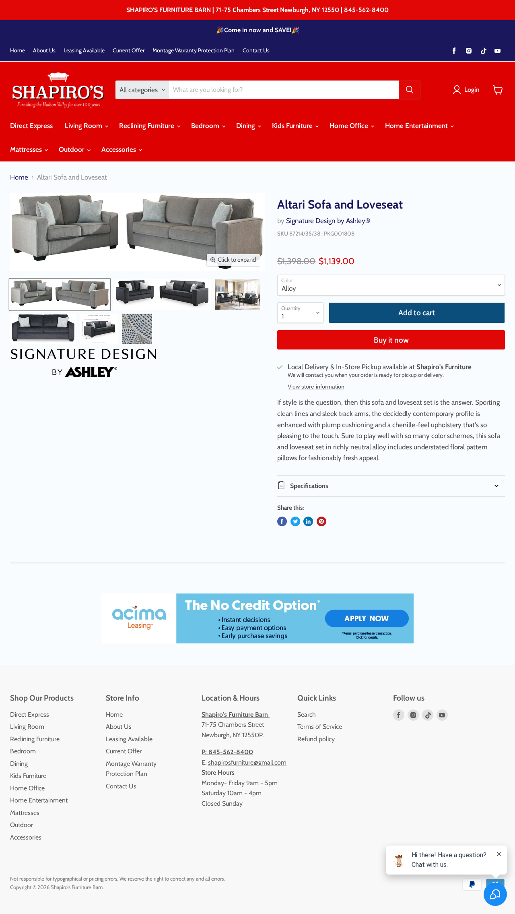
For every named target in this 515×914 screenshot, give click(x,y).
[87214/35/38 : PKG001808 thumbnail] (59, 294)
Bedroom (206, 126)
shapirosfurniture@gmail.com (247, 762)
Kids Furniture (293, 126)
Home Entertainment (417, 126)
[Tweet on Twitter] (295, 521)
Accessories (119, 149)
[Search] (409, 90)
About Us (44, 51)
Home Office (350, 126)
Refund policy (316, 739)
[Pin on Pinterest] (321, 521)
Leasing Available (84, 51)
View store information (316, 387)
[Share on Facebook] (282, 521)
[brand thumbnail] (83, 363)
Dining (246, 126)
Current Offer (128, 51)
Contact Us (256, 51)
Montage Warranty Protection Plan (193, 51)
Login (472, 89)
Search (306, 714)
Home (17, 51)
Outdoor (72, 149)
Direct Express (31, 126)
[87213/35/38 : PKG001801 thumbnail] (162, 294)
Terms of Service (319, 726)
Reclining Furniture (147, 126)
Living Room (84, 126)
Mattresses (26, 149)
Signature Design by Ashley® (328, 221)
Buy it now (391, 340)
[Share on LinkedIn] (308, 521)
